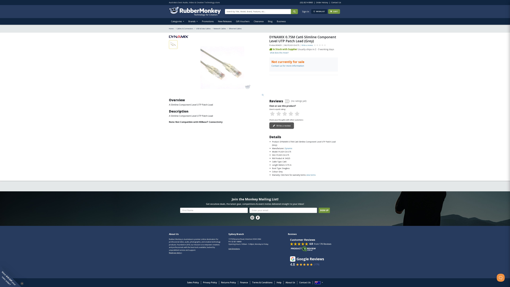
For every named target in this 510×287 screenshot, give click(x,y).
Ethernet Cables (235, 28)
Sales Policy (193, 282)
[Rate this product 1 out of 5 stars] (272, 114)
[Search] (294, 11)
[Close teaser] (22, 283)
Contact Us (336, 2)
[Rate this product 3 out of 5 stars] (285, 114)
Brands (192, 21)
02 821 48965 (236, 241)
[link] (252, 218)
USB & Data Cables (203, 28)
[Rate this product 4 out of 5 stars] (291, 114)
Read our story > (175, 253)
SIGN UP (324, 210)
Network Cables (220, 28)
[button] (10, 276)
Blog (270, 21)
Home (171, 28)
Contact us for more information (287, 65)
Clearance (259, 21)
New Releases (225, 21)
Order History (322, 2)
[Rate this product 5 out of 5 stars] (297, 114)
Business (281, 21)
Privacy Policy (210, 282)
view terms (311, 175)
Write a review (307, 45)
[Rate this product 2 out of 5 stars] (278, 114)
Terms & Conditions (262, 282)
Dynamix (288, 148)
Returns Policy (228, 282)
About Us (290, 282)
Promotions (208, 21)
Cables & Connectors (185, 28)
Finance (244, 282)
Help (279, 282)
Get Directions (234, 249)
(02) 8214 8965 (306, 2)
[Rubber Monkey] (195, 15)
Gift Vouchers (243, 21)
